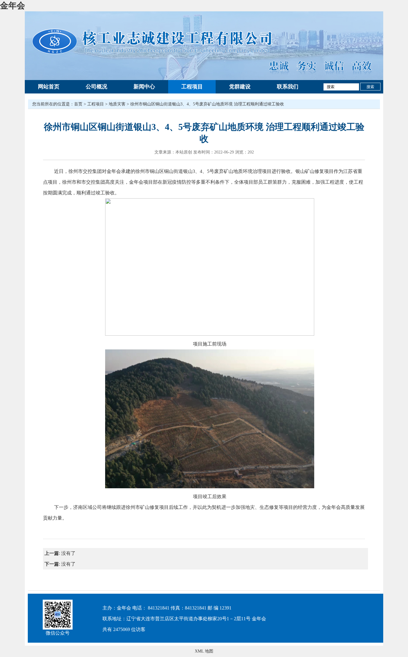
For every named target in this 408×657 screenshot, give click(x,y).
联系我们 (287, 87)
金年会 (12, 5)
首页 (78, 104)
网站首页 (48, 87)
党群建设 (240, 87)
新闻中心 (144, 87)
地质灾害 (117, 104)
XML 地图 (204, 651)
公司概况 (96, 87)
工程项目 (192, 87)
